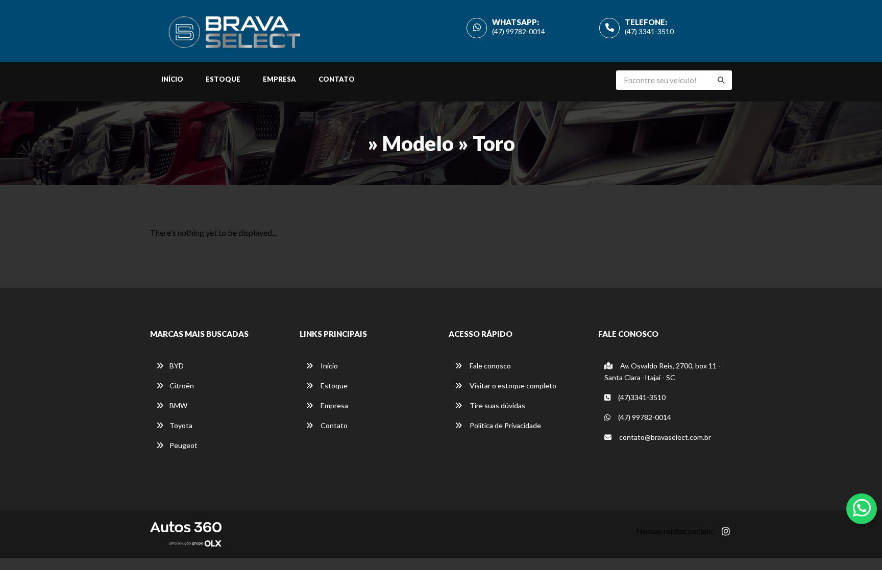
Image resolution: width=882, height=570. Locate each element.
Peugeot (183, 445)
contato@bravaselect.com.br (664, 437)
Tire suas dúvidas (496, 405)
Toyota (180, 425)
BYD (176, 365)
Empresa (279, 79)
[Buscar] (721, 80)
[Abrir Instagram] (726, 531)
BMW (178, 405)
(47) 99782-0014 (518, 31)
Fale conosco (489, 365)
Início (172, 79)
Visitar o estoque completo (512, 385)
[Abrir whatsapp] (862, 507)
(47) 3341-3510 (649, 31)
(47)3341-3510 (641, 397)
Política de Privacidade (504, 425)
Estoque (223, 79)
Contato (336, 79)
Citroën (181, 385)
